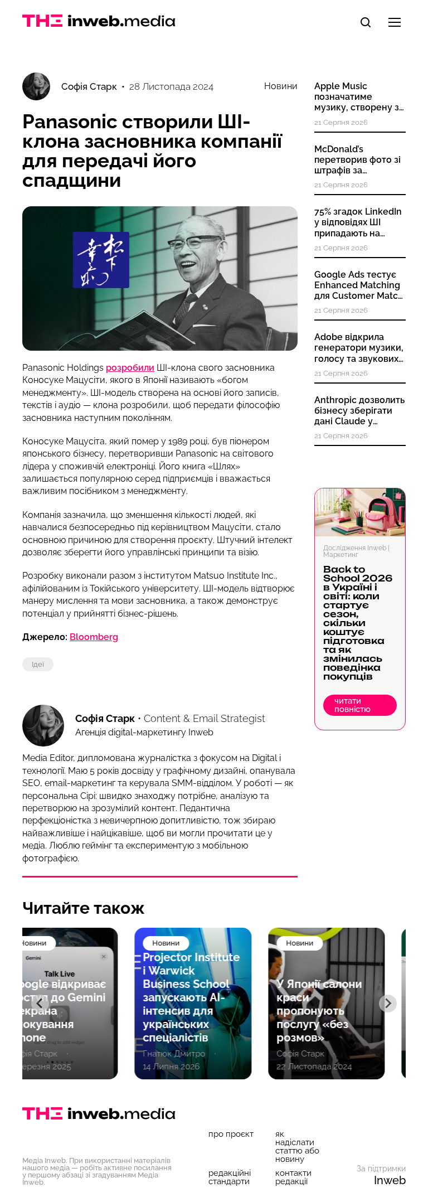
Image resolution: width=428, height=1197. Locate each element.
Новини (281, 86)
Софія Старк (105, 718)
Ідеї (38, 664)
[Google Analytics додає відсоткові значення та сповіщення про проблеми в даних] (347, 1003)
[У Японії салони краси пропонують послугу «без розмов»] (213, 1003)
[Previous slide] (40, 1003)
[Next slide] (388, 1003)
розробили (130, 367)
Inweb (390, 1180)
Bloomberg (94, 637)
